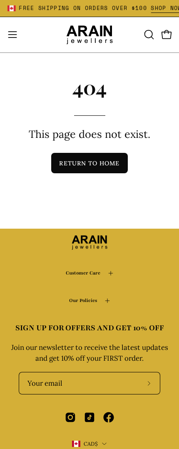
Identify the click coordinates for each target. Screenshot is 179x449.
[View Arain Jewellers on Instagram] (70, 417)
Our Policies (83, 300)
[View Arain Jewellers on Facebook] (108, 417)
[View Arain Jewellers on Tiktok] (89, 417)
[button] (148, 34)
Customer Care (83, 273)
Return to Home (89, 163)
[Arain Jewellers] (89, 34)
